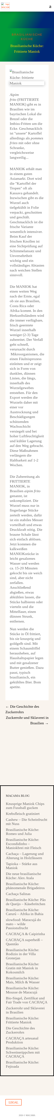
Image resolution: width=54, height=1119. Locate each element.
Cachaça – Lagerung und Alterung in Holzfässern (25, 856)
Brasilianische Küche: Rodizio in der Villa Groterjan (22, 954)
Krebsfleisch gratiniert (23, 814)
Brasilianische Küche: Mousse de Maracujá (22, 990)
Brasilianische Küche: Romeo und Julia (22, 832)
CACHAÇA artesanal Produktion (22, 1040)
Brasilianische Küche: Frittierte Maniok (22, 1020)
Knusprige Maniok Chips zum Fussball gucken (25, 806)
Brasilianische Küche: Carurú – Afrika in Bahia (24, 912)
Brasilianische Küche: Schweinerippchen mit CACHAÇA (23, 1052)
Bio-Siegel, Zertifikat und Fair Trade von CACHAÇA (26, 1000)
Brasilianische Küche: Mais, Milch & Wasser (23, 980)
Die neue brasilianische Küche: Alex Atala (23, 876)
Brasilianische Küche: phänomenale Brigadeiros (25, 886)
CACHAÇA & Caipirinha (25, 934)
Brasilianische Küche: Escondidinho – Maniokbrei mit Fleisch (23, 844)
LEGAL (13, 1102)
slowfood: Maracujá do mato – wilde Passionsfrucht (23, 924)
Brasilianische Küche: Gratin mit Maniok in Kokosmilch (22, 968)
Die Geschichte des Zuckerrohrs (20, 1030)
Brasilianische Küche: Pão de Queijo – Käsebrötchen (26, 902)
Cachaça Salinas (18, 894)
